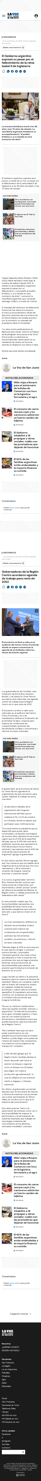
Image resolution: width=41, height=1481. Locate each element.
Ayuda (30, 1470)
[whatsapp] (8, 71)
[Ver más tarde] (3, 71)
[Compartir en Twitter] (16, 71)
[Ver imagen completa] (36, 95)
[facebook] (12, 71)
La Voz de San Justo (26, 367)
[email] (20, 71)
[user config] (36, 16)
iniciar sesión (14, 507)
